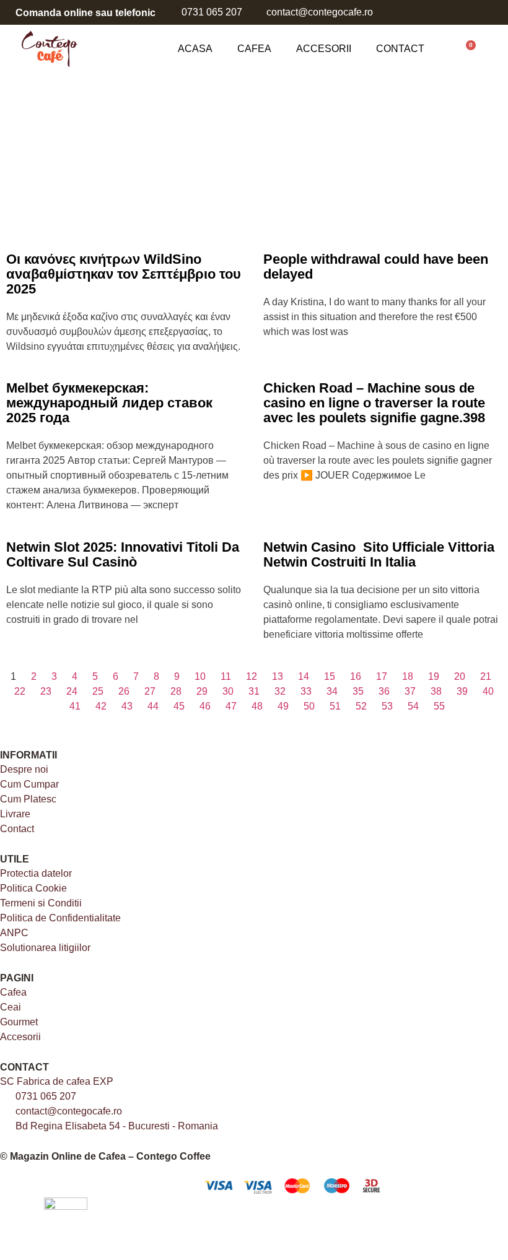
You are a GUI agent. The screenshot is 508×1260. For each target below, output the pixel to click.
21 (485, 676)
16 (355, 676)
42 (101, 706)
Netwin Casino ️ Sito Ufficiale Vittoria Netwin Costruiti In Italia (378, 554)
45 (179, 706)
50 (309, 706)
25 (97, 691)
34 (332, 691)
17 (381, 676)
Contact (400, 48)
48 (257, 706)
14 (303, 676)
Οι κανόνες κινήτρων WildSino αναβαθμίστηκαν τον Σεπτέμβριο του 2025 (123, 274)
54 (413, 706)
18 (407, 676)
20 (459, 676)
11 (226, 676)
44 (153, 706)
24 (71, 691)
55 (439, 706)
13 (277, 676)
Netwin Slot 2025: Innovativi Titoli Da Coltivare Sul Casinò (122, 554)
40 (488, 691)
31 (254, 691)
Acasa (195, 48)
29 (202, 691)
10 (200, 676)
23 (45, 691)
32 (280, 691)
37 (410, 691)
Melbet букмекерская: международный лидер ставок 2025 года (109, 402)
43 (127, 706)
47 (231, 706)
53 (387, 706)
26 (123, 691)
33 (306, 691)
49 (283, 706)
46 (205, 706)
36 (384, 691)
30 (228, 691)
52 (361, 706)
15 (329, 676)
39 (462, 691)
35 (358, 691)
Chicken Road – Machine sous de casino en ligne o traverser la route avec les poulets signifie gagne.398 (374, 402)
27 (149, 691)
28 (176, 691)
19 (433, 676)
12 (251, 676)
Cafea (254, 48)
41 (75, 706)
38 (436, 691)
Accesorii (323, 48)
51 (335, 706)
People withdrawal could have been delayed (375, 266)
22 (19, 691)
